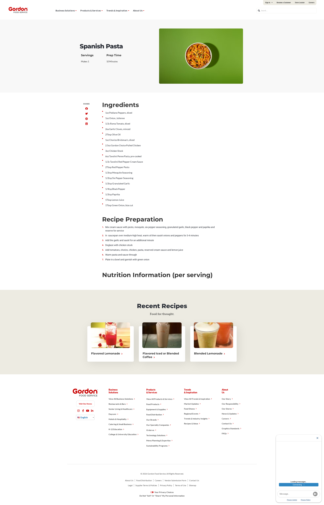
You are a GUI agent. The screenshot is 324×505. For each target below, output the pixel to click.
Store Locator (300, 3)
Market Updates (191, 404)
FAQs (224, 433)
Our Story (226, 399)
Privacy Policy (166, 485)
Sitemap (192, 485)
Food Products (152, 404)
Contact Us (227, 423)
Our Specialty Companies (157, 425)
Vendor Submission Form (175, 480)
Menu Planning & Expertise (158, 440)
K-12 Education (115, 429)
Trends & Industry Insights (196, 418)
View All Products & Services (159, 399)
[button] (86, 108)
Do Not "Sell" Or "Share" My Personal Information (162, 495)
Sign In (267, 3)
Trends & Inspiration (116, 10)
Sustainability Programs (157, 445)
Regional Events (191, 413)
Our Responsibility (230, 404)
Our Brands (151, 420)
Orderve (150, 430)
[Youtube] (87, 410)
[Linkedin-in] (92, 410)
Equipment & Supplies (156, 409)
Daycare (112, 414)
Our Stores (227, 408)
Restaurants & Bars (117, 404)
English (84, 417)
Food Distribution (154, 414)
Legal (130, 485)
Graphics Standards (230, 428)
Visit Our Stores (85, 404)
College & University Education (123, 434)
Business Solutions (65, 10)
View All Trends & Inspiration (197, 399)
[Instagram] (78, 410)
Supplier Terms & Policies (146, 485)
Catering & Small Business (120, 424)
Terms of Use (180, 485)
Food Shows (189, 408)
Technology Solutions (155, 435)
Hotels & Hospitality (118, 419)
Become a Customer (284, 3)
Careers (311, 3)
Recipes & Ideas (191, 423)
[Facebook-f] (83, 410)
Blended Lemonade (208, 353)
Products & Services (90, 10)
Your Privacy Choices (164, 492)
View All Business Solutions (121, 399)
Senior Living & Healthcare (121, 409)
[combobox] (286, 10)
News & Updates (229, 413)
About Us (138, 10)
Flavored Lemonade (106, 353)
